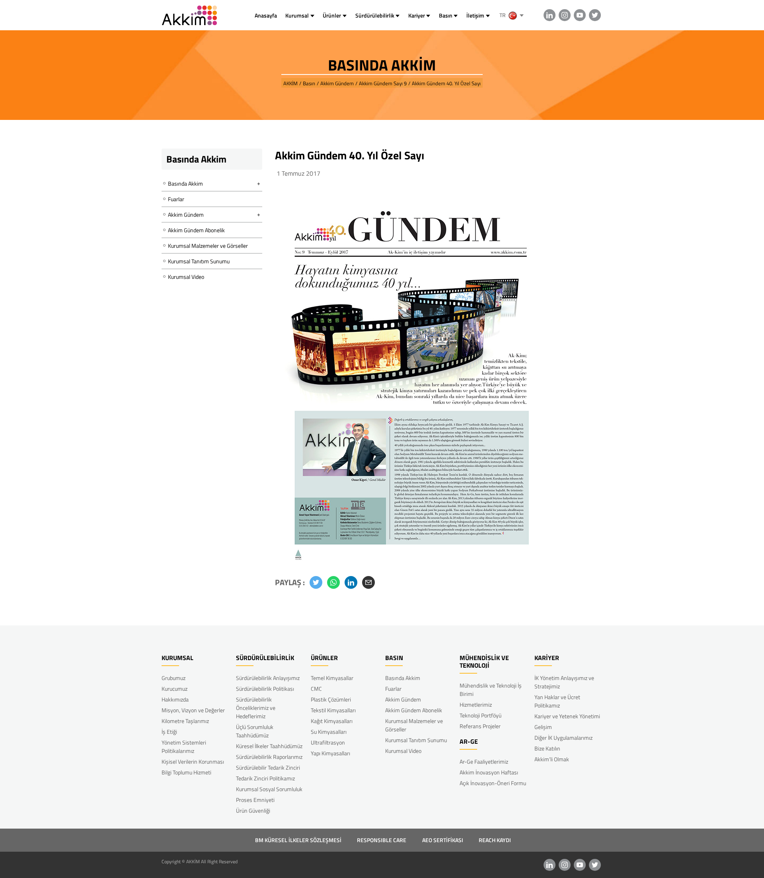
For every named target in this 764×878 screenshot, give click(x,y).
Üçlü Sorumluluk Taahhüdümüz (254, 731)
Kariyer (416, 15)
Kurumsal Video (186, 276)
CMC (316, 688)
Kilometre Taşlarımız (185, 721)
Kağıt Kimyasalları (332, 721)
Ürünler (332, 15)
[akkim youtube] (580, 15)
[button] (316, 582)
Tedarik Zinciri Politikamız (265, 778)
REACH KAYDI (495, 840)
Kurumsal (297, 15)
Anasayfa (266, 15)
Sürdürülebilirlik (374, 15)
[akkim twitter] (595, 15)
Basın (445, 15)
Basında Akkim (402, 678)
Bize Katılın (547, 748)
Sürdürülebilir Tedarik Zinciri (268, 767)
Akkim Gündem (403, 699)
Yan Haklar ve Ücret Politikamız (557, 701)
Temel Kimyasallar (332, 678)
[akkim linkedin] (549, 15)
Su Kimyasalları (329, 731)
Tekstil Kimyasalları (333, 710)
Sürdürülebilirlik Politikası (265, 688)
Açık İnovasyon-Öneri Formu (493, 783)
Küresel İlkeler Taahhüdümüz (269, 746)
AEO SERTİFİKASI (442, 840)
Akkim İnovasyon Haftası (489, 772)
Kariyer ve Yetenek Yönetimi (567, 716)
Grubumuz (173, 678)
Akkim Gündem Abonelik (196, 230)
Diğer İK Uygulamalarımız (563, 737)
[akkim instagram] (565, 15)
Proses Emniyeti (255, 800)
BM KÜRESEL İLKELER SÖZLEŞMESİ (298, 840)
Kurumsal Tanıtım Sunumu (199, 261)
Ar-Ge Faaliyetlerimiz (484, 761)
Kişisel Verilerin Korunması (193, 761)
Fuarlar (176, 199)
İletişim (475, 15)
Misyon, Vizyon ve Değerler (193, 710)
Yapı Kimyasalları (330, 753)
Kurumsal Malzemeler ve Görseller (208, 245)
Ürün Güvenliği (253, 810)
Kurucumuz (174, 688)
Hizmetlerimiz (476, 704)
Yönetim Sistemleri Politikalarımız (184, 746)
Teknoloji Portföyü (480, 715)
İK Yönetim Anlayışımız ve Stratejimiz (564, 682)
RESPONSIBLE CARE (381, 840)
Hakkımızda (175, 699)
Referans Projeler (480, 726)
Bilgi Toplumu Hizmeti (186, 772)
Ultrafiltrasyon (328, 742)
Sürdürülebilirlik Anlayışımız (268, 678)
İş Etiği (169, 731)
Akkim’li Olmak (551, 759)
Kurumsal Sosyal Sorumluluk (269, 789)
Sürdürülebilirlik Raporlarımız (269, 757)
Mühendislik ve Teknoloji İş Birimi (491, 689)
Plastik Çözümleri (331, 699)
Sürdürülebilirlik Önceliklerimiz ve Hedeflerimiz (255, 707)
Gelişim (543, 727)
